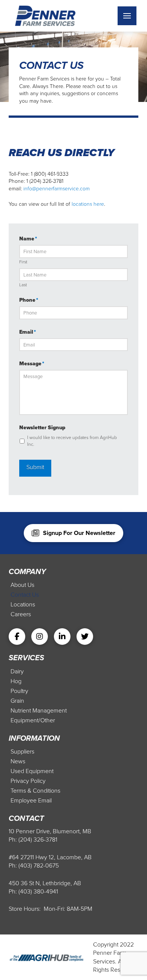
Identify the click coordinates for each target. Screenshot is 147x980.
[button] (127, 15)
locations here (88, 204)
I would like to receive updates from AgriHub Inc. (72, 441)
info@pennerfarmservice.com (56, 189)
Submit (35, 467)
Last (23, 285)
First (23, 262)
